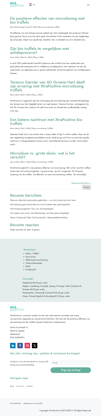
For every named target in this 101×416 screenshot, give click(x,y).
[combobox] (32, 4)
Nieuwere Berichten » (81, 183)
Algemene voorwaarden (33, 403)
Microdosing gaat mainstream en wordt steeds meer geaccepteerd (40, 204)
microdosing (48, 27)
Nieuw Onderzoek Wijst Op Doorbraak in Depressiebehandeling (38, 217)
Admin (17, 57)
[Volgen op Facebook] (20, 345)
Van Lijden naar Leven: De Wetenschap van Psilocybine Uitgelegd (39, 213)
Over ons (20, 386)
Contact (29, 386)
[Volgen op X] (34, 345)
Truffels (57, 27)
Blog (40, 27)
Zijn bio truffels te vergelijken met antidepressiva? (39, 50)
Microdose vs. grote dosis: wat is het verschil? (42, 155)
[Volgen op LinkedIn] (13, 345)
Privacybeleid (15, 403)
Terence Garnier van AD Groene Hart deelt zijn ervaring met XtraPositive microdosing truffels (47, 86)
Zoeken (87, 187)
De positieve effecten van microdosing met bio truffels (47, 20)
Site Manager (20, 27)
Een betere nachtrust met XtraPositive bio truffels (46, 121)
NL (34, 4)
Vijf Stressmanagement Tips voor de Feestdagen (31, 208)
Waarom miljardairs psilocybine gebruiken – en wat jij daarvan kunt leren (43, 200)
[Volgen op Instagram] (27, 345)
